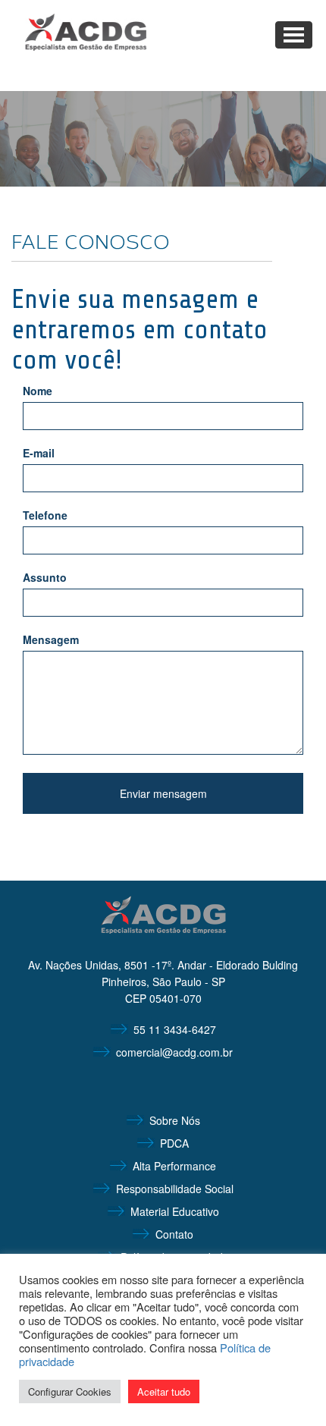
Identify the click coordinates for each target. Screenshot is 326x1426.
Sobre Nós (174, 1120)
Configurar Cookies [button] (69, 1391)
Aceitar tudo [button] (163, 1391)
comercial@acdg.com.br (174, 1052)
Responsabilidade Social (175, 1188)
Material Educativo (174, 1211)
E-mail (39, 452)
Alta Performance (174, 1165)
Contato (174, 1234)
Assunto (45, 577)
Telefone (45, 515)
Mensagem (51, 639)
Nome (37, 390)
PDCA (174, 1143)
